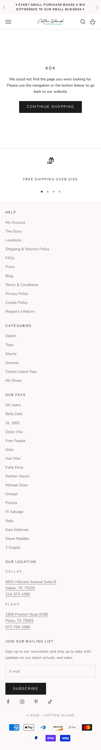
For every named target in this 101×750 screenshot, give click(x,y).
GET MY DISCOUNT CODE (50, 397)
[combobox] (24, 380)
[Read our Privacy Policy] (86, 422)
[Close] (91, 313)
